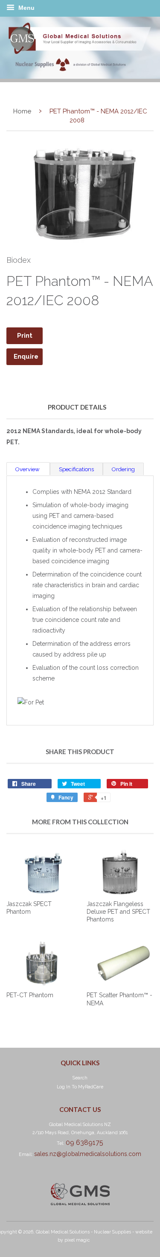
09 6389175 (84, 1142)
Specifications (76, 469)
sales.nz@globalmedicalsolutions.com (87, 1153)
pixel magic (77, 1239)
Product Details (77, 407)
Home (22, 111)
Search (80, 1077)
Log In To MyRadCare (80, 1086)
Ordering (123, 469)
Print (24, 335)
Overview (28, 469)
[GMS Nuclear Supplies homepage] (80, 76)
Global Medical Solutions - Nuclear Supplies (83, 1231)
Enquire (26, 356)
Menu (26, 7)
